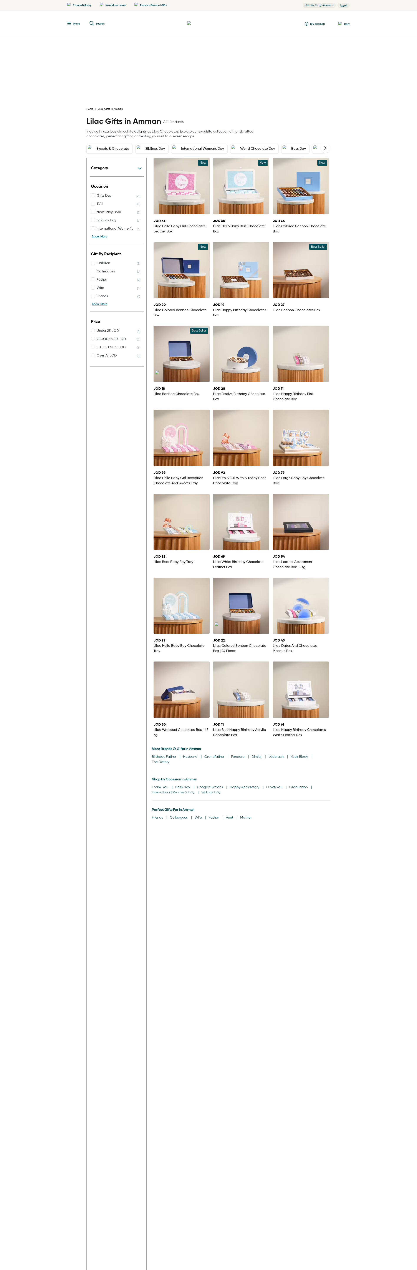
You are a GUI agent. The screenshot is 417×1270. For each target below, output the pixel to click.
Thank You (160, 787)
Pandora (238, 757)
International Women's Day (173, 792)
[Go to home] (203, 24)
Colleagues (179, 817)
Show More (99, 236)
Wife (199, 817)
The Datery (160, 762)
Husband (190, 757)
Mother (246, 817)
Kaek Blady (300, 757)
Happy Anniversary (245, 787)
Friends (158, 817)
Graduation (299, 787)
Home (89, 109)
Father (214, 817)
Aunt (230, 817)
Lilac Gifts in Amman (110, 109)
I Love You (274, 787)
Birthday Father (164, 757)
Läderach (276, 757)
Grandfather (214, 757)
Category (99, 168)
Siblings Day (210, 792)
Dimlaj (257, 757)
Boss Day (183, 787)
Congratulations (210, 787)
